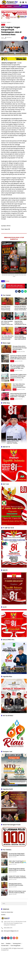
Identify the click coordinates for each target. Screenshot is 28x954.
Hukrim (3, 24)
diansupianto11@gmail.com (11, 931)
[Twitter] (19, 291)
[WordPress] (11, 938)
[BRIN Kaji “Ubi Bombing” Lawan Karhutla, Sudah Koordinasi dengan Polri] (4, 892)
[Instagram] (14, 938)
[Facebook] (16, 291)
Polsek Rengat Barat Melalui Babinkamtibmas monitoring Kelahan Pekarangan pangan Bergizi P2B (17, 869)
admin (2, 37)
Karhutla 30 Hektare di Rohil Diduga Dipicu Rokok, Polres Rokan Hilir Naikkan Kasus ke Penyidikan (21, 308)
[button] (20, 2)
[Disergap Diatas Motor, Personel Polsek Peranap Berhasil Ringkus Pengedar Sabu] (7, 301)
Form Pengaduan (15, 945)
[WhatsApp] (25, 291)
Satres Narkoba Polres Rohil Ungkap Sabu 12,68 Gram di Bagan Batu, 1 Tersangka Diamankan (20, 337)
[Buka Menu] (23, 2)
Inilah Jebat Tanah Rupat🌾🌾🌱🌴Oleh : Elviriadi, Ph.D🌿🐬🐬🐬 (17, 861)
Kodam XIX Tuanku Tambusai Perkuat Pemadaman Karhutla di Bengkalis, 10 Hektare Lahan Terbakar (17, 877)
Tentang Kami (17, 943)
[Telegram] (22, 291)
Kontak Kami (4, 945)
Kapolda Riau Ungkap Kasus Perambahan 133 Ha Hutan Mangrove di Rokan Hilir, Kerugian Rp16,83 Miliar (20, 323)
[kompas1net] (9, 2)
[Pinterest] (8, 938)
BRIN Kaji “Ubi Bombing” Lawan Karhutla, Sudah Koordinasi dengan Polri (17, 892)
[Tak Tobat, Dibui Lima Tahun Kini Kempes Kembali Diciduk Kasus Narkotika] (7, 331)
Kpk (8, 281)
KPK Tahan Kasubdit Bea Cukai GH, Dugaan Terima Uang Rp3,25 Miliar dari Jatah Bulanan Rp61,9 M (7, 323)
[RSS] (17, 938)
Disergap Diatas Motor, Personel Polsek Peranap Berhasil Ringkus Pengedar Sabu (6, 308)
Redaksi (3, 914)
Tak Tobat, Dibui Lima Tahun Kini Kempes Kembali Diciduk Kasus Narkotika (7, 337)
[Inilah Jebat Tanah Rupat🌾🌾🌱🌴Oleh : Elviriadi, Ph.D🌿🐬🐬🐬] (4, 862)
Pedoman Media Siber (7, 912)
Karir (2, 943)
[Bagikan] (25, 38)
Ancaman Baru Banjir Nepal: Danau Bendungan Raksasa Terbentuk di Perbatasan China (17, 854)
